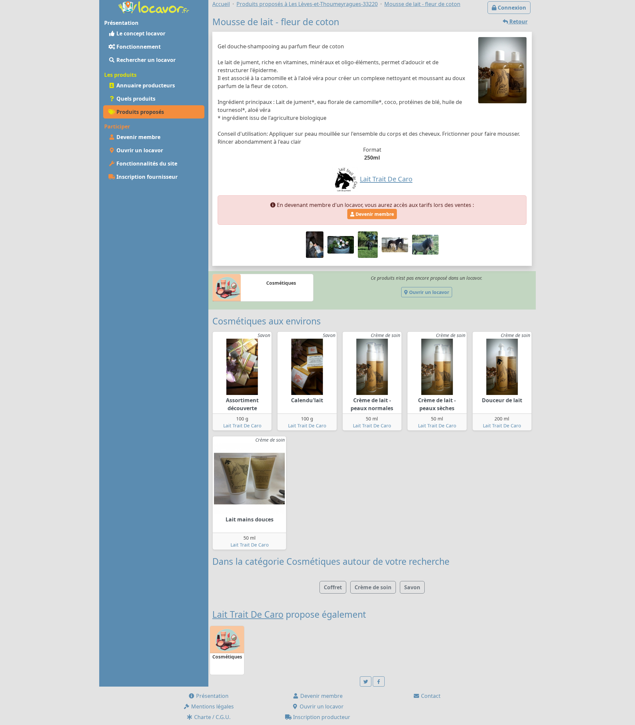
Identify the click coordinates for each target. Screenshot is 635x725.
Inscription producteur (321, 717)
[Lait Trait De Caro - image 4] (395, 244)
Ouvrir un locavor (139, 150)
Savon (412, 587)
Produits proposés (139, 112)
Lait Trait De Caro (242, 425)
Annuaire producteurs (145, 85)
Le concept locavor (140, 33)
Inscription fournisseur (146, 176)
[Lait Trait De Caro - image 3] (368, 244)
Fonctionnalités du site (146, 163)
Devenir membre (137, 137)
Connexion (511, 7)
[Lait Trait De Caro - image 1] (315, 244)
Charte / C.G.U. (212, 717)
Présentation (212, 696)
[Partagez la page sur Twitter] (366, 681)
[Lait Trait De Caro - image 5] (425, 244)
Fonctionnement (138, 46)
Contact (430, 696)
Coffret (333, 587)
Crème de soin (373, 587)
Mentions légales (212, 706)
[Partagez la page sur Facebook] (379, 681)
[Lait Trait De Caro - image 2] (341, 244)
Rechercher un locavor (145, 60)
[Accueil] (153, 6)
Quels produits (135, 98)
